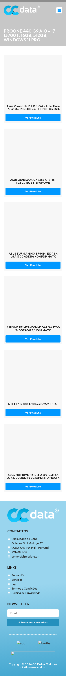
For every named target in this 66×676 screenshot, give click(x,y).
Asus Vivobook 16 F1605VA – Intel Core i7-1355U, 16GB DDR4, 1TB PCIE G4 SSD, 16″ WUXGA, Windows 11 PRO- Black (33, 109)
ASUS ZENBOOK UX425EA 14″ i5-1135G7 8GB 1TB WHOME (33, 181)
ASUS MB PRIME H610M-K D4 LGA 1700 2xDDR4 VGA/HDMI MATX (33, 328)
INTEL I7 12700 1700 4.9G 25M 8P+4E (33, 404)
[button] (59, 10)
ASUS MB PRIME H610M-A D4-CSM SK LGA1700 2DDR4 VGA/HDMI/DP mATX (33, 476)
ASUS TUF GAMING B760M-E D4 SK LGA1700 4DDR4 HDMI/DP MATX (33, 255)
